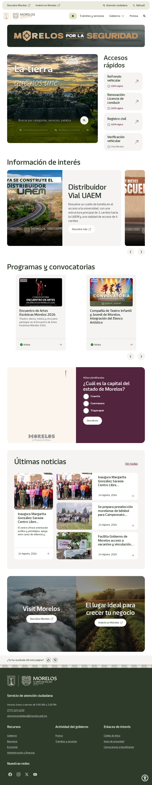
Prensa (59, 735)
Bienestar (12, 741)
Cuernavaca (97, 403)
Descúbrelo (92, 420)
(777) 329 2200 (15, 710)
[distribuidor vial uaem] (34, 208)
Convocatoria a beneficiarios (119, 747)
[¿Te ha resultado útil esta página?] (48, 660)
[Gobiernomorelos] (18, 774)
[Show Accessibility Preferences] (145, 778)
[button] (130, 251)
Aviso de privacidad (114, 741)
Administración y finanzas (21, 752)
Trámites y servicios (66, 741)
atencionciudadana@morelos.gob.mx (27, 716)
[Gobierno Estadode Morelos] (10, 774)
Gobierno (12, 735)
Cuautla (95, 396)
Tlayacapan (97, 410)
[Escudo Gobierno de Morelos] (20, 16)
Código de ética (112, 735)
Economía (12, 747)
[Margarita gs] (27, 774)
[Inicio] (73, 16)
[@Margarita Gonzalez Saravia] (35, 774)
